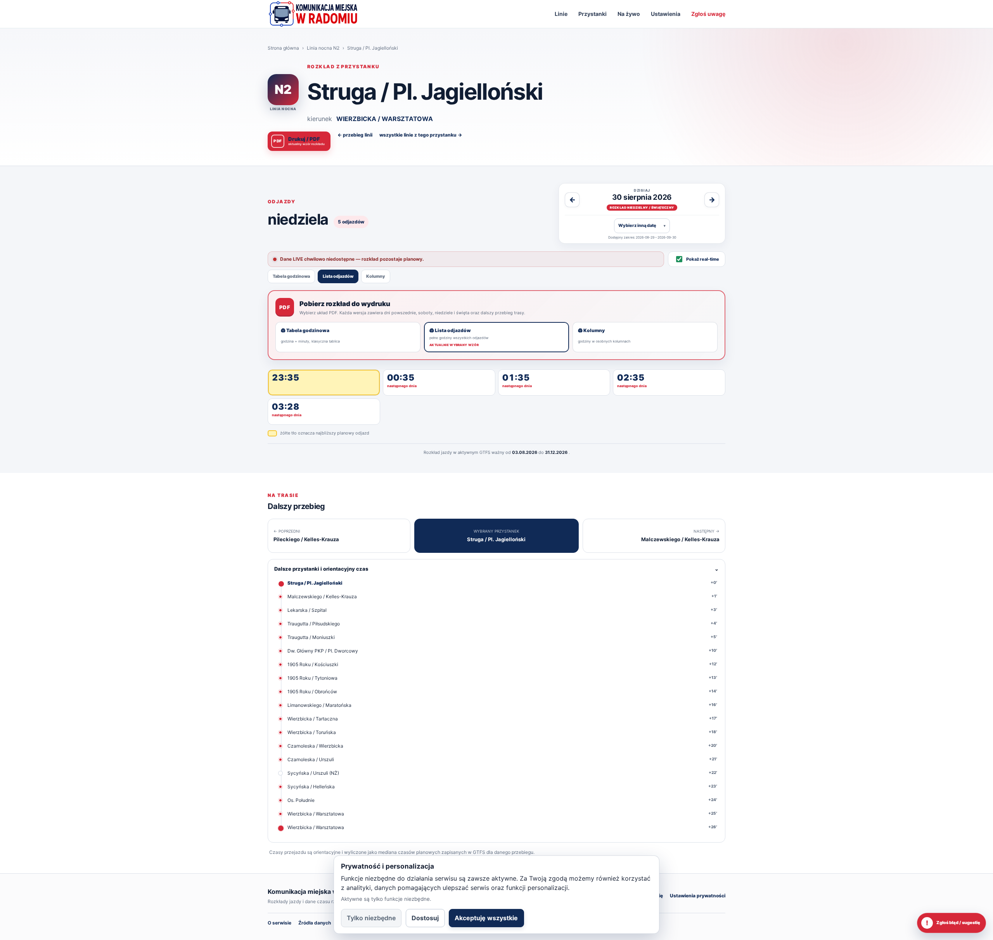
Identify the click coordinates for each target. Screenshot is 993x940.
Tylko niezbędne (371, 918)
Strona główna (283, 48)
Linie (561, 13)
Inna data (642, 225)
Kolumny (375, 276)
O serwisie (279, 923)
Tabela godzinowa (291, 276)
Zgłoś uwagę (708, 13)
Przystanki (592, 13)
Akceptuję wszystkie (486, 918)
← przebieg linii (354, 135)
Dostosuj (425, 918)
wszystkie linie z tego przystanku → (420, 135)
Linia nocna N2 (323, 48)
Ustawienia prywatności (697, 895)
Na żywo (629, 13)
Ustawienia (665, 13)
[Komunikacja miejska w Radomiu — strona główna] (313, 14)
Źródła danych (314, 923)
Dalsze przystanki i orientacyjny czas (496, 569)
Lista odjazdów (338, 276)
